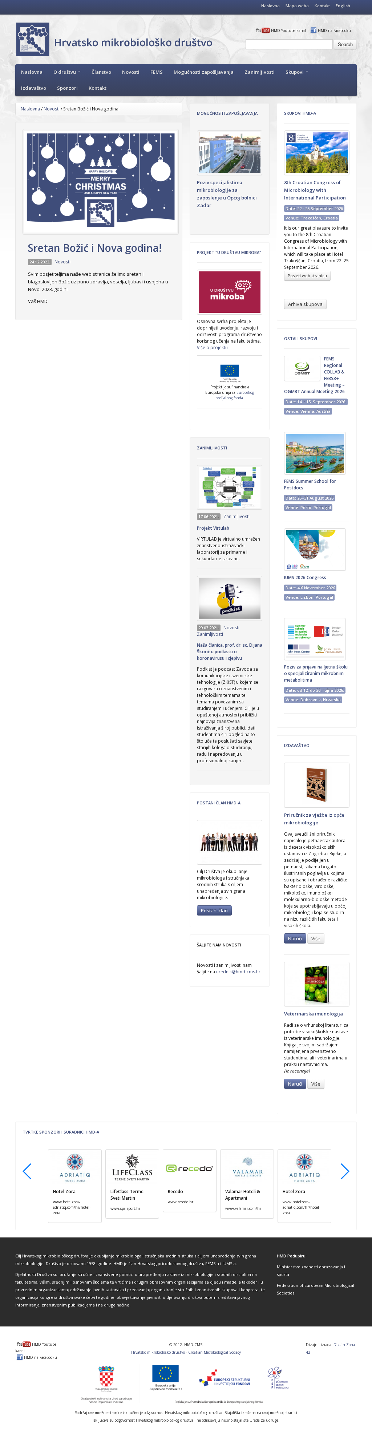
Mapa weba (297, 5)
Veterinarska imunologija (313, 1013)
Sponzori (67, 88)
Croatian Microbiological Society (214, 1352)
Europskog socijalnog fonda (235, 395)
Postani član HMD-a (218, 802)
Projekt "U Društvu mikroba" (229, 252)
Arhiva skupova (305, 304)
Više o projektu (212, 347)
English (343, 5)
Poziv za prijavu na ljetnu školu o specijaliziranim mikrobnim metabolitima (316, 673)
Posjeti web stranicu (307, 275)
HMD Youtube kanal (288, 30)
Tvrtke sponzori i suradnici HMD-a (61, 1132)
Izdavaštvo (33, 88)
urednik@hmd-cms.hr (238, 972)
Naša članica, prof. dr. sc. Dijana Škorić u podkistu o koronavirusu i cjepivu (229, 651)
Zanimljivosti (259, 72)
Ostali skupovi (300, 338)
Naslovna (270, 5)
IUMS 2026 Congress (305, 577)
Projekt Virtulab (213, 528)
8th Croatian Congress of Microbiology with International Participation (315, 190)
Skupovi (295, 72)
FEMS (156, 72)
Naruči (295, 938)
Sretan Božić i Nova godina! (95, 248)
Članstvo (101, 72)
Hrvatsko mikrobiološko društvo (158, 1352)
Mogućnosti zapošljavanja (204, 72)
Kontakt (322, 5)
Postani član (214, 910)
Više (315, 938)
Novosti (131, 72)
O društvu (65, 72)
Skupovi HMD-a (300, 113)
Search (345, 44)
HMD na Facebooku (334, 30)
